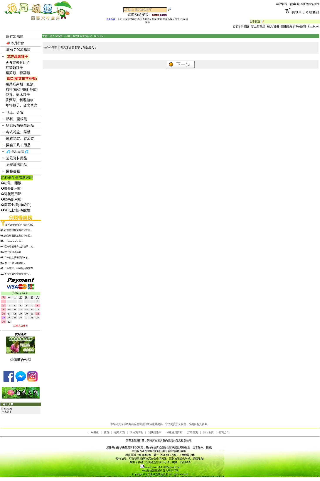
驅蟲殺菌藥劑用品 (20, 125)
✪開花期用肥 (11, 194)
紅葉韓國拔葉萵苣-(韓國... (18, 230)
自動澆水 (147, 19)
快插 (125, 19)
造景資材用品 (16, 158)
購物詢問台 (136, 432)
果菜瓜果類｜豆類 (20, 84)
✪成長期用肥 (11, 188)
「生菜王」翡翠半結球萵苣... (19, 268)
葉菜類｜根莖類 (18, 73)
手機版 (245, 26)
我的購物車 (154, 432)
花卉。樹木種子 (18, 95)
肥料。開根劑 (16, 119)
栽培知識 (119, 432)
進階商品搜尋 (140, 14)
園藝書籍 (13, 171)
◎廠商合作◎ (20, 360)
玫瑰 (170, 19)
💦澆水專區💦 (17, 151)
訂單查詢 (192, 432)
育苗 (159, 19)
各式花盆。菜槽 (18, 132)
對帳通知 (287, 26)
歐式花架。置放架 (20, 138)
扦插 (182, 19)
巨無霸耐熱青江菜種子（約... (19, 246)
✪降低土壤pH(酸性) (16, 210)
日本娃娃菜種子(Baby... (16, 257)
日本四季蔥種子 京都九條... (19, 224)
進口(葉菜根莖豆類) (22, 78)
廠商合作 (224, 432)
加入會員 (208, 432)
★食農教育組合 (18, 62)
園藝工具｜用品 (18, 145)
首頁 (236, 26)
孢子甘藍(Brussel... (14, 263)
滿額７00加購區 (18, 49)
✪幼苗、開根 (11, 183)
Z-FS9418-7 (96, 36)
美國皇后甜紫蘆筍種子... (17, 273)
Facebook (313, 26)
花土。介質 (15, 112)
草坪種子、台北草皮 (21, 105)
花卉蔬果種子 (17, 56)
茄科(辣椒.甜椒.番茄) (21, 89)
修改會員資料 (174, 432)
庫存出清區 (15, 36)
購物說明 (300, 26)
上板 (119, 19)
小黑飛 (176, 19)
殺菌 (154, 19)
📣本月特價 (15, 43)
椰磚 (165, 19)
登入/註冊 (273, 26)
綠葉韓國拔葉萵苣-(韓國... (18, 235)
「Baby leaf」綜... (13, 241)
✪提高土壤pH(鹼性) (16, 205)
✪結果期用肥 (11, 199)
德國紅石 (132, 19)
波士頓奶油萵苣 (12, 252)
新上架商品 (258, 26)
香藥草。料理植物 (20, 100)
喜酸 (139, 19)
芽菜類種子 (14, 68)
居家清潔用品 (16, 165)
